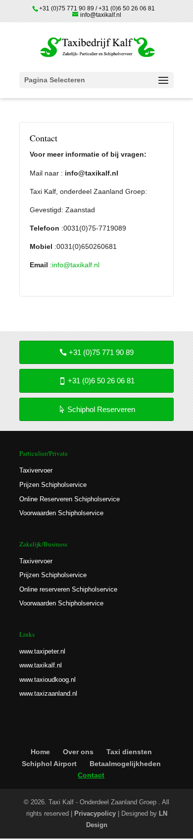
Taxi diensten (129, 752)
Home (40, 752)
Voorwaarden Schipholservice (61, 513)
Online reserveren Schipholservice (68, 589)
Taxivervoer (35, 470)
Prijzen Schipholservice (53, 484)
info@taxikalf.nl (75, 265)
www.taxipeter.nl (42, 651)
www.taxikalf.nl (40, 665)
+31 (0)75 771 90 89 (101, 352)
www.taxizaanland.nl (48, 693)
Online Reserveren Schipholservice (69, 499)
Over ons (78, 752)
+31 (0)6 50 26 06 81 (101, 380)
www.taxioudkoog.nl (47, 679)
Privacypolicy (95, 813)
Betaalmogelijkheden (125, 764)
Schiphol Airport (49, 764)
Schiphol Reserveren (101, 409)
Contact (91, 775)
